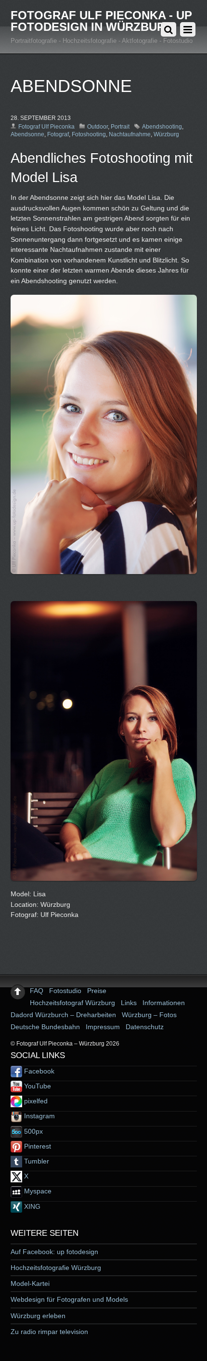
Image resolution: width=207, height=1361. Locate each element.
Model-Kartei (30, 1283)
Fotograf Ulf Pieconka (46, 126)
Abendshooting (162, 126)
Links (129, 1003)
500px (32, 1131)
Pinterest (36, 1146)
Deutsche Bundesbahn (45, 1027)
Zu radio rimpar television (49, 1331)
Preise (96, 991)
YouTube (36, 1086)
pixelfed (35, 1101)
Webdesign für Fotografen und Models (69, 1299)
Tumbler (35, 1161)
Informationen (163, 1003)
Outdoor (97, 126)
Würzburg (166, 134)
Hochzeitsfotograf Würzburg (72, 1003)
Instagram (38, 1116)
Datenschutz (145, 1027)
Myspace (37, 1191)
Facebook (38, 1071)
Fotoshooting (89, 134)
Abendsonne (27, 134)
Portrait (120, 126)
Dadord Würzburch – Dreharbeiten (63, 1015)
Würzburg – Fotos (149, 1015)
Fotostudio (65, 991)
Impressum (103, 1027)
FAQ (36, 991)
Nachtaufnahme (130, 134)
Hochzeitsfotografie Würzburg (56, 1267)
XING (31, 1206)
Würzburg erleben (38, 1316)
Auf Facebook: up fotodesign (54, 1252)
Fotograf (58, 134)
